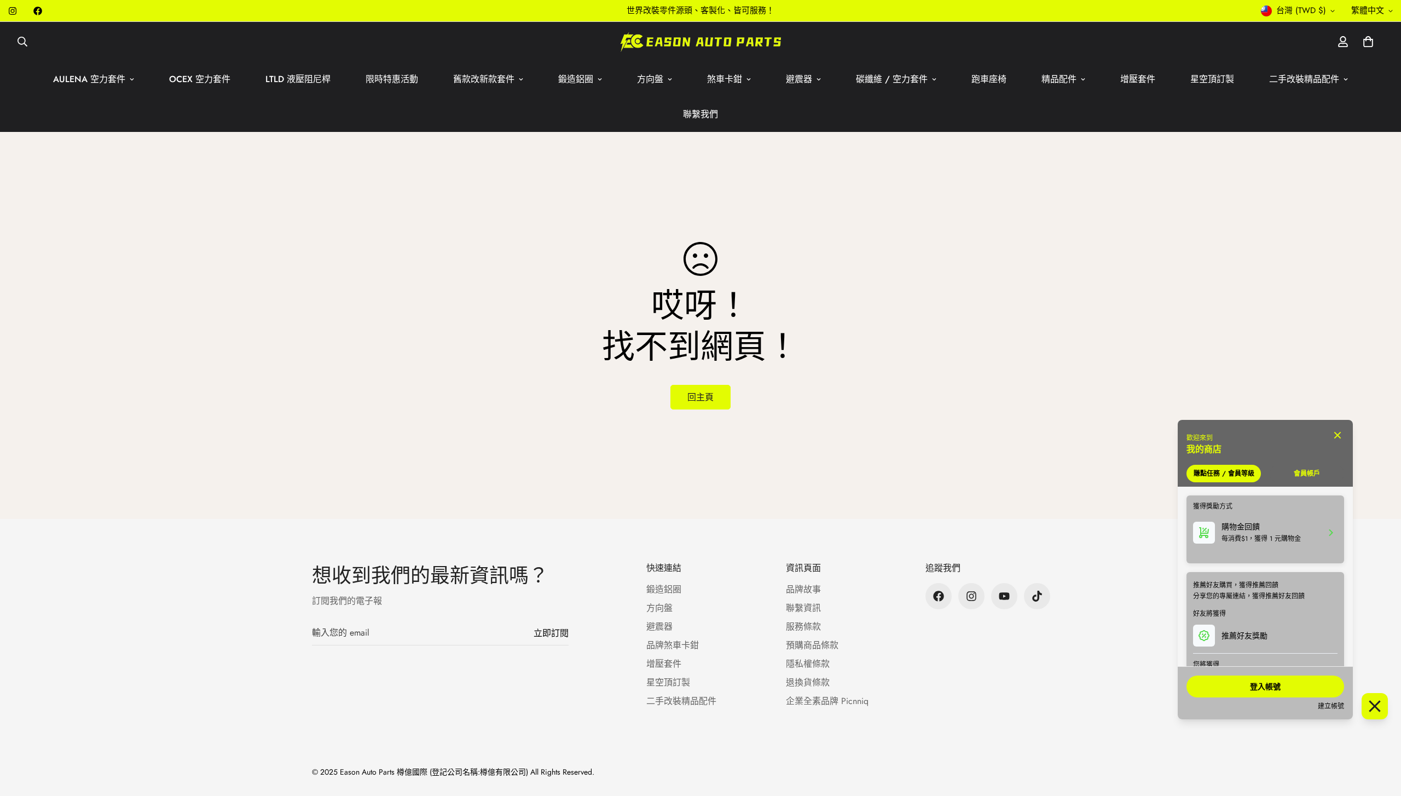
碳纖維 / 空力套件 (892, 79)
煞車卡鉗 (724, 79)
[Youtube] (1004, 596)
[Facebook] (37, 11)
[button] (1368, 41)
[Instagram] (12, 11)
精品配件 (1058, 79)
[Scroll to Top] (1379, 736)
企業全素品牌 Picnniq (827, 701)
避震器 (799, 79)
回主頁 (700, 397)
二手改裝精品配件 (1304, 79)
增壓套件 (1137, 79)
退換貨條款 (808, 682)
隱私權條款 (808, 663)
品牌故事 (803, 589)
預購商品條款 (812, 645)
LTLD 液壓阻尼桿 (298, 79)
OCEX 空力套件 (199, 79)
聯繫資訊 (803, 608)
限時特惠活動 (392, 79)
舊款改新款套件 (483, 79)
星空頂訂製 (1212, 79)
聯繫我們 (700, 114)
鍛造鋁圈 (575, 79)
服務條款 (803, 626)
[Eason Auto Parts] (700, 42)
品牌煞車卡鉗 (672, 645)
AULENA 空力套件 (89, 79)
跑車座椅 (988, 79)
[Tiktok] (1037, 596)
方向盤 (650, 79)
